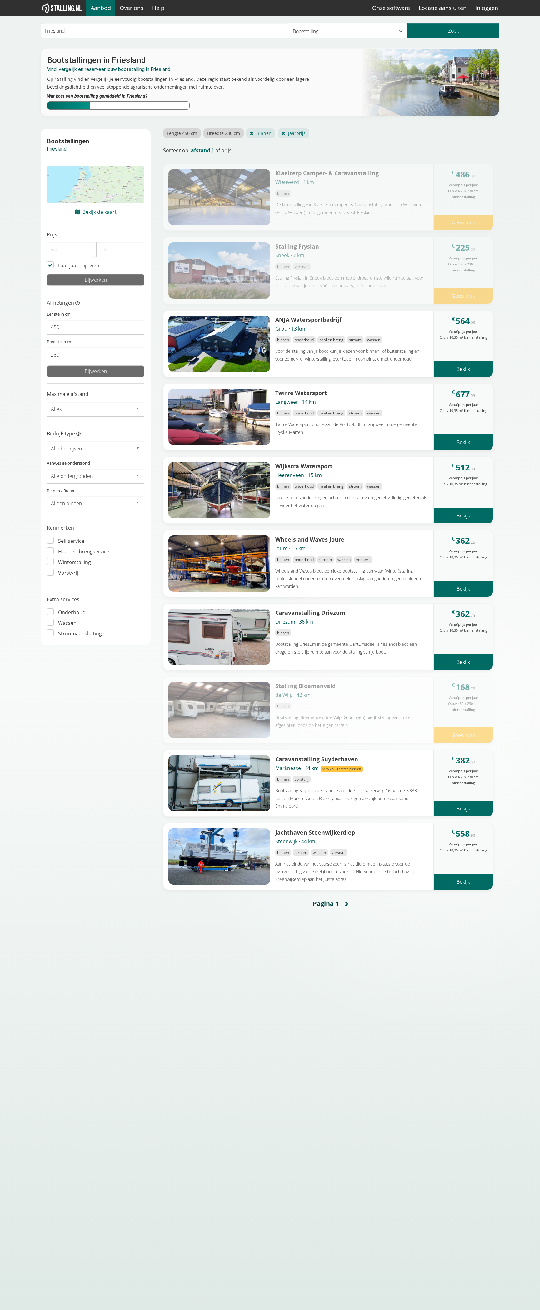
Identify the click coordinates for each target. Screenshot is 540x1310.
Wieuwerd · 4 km (294, 182)
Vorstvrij (68, 572)
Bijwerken (96, 279)
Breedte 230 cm (223, 133)
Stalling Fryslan (297, 246)
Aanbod (101, 8)
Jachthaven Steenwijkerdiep (315, 832)
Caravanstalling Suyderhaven (316, 759)
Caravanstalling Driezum (310, 612)
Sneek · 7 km (289, 255)
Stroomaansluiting (80, 633)
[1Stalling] (62, 8)
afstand (200, 150)
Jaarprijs (297, 133)
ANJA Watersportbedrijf (308, 319)
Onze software (391, 8)
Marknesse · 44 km (318, 768)
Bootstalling (305, 31)
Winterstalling (74, 562)
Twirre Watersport (301, 393)
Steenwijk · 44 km (295, 841)
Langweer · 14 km (295, 401)
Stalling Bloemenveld (305, 686)
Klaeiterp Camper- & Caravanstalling (327, 173)
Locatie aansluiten (443, 8)
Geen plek (463, 222)
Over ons (131, 8)
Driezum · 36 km (294, 621)
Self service (71, 540)
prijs (226, 150)
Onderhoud (72, 612)
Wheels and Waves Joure (309, 539)
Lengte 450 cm (182, 133)
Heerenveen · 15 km (298, 475)
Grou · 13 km (290, 328)
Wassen (67, 622)
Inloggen (486, 8)
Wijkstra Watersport (303, 466)
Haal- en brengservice (83, 551)
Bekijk (463, 369)
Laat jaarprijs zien (78, 265)
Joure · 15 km (290, 548)
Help (158, 8)
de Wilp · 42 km (293, 694)
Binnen (264, 133)
